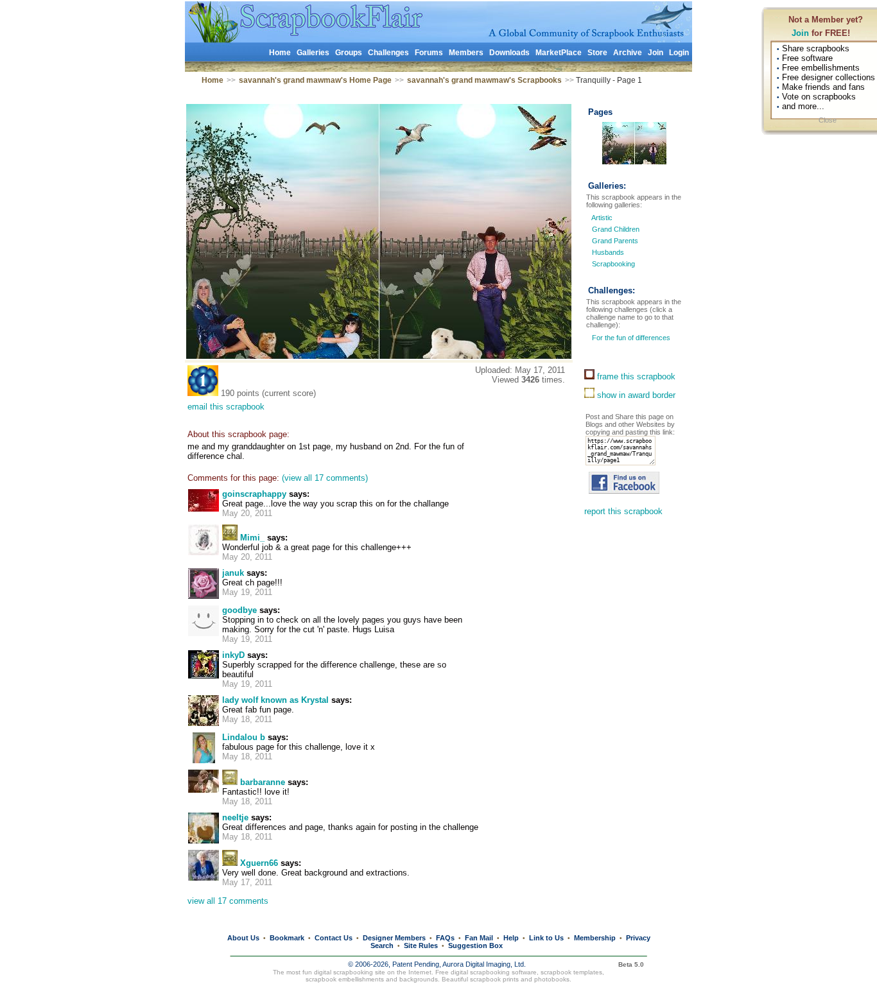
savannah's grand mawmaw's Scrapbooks (484, 80)
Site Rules (421, 945)
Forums (429, 52)
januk (233, 573)
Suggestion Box (475, 945)
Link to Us (546, 938)
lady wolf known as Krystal (275, 700)
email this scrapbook (226, 406)
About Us (243, 938)
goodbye (239, 610)
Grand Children (615, 229)
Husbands (608, 252)
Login (679, 52)
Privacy (638, 938)
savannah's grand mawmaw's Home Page (315, 80)
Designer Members (394, 938)
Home (280, 52)
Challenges (388, 52)
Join (800, 33)
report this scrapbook (623, 511)
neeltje (235, 817)
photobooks (551, 979)
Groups (348, 52)
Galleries (313, 52)
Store (597, 52)
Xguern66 (259, 863)
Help (511, 938)
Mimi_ (252, 537)
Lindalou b (243, 737)
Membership (595, 938)
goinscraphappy (254, 494)
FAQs (445, 938)
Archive (627, 52)
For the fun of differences (630, 337)
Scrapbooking (613, 264)
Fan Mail (479, 938)
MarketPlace (558, 52)
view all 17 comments (227, 901)
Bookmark (287, 938)
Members (466, 52)
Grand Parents (615, 241)
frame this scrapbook (635, 376)
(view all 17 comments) (325, 478)
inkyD (233, 655)
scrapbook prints (494, 979)
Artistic (601, 217)
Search (382, 945)
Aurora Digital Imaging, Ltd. (484, 964)
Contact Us (333, 938)
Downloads (509, 52)
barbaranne (262, 782)
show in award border (635, 395)
